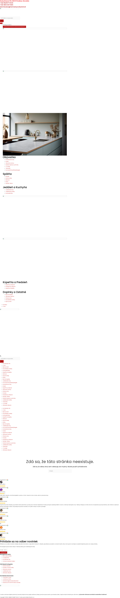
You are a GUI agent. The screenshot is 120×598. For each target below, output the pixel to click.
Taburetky (5, 401)
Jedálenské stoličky (7, 400)
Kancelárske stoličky (7, 368)
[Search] (2, 21)
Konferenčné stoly (7, 384)
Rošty (4, 377)
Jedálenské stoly (7, 381)
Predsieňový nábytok (8, 394)
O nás (4, 365)
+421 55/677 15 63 (6, 3)
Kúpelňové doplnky (7, 372)
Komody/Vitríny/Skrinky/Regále (10, 382)
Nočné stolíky (6, 375)
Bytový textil (5, 367)
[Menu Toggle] (1, 23)
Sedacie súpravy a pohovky (9, 398)
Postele (4, 393)
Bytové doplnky (6, 379)
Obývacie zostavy (7, 389)
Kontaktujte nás (6, 363)
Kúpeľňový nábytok (7, 387)
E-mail (1, 550)
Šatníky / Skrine (6, 396)
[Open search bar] (0, 356)
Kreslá (4, 386)
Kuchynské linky (6, 370)
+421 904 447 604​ (6, 5)
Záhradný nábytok (7, 405)
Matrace (5, 374)
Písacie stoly (6, 391)
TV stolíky (5, 403)
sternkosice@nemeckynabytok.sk (13, 7)
